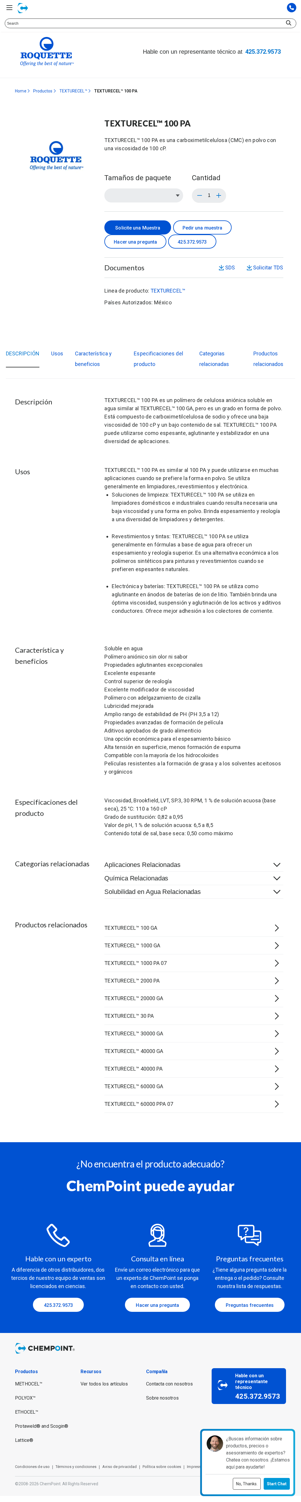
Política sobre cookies (162, 1466)
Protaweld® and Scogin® (41, 1426)
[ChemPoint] (46, 1354)
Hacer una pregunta (135, 242)
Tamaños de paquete (137, 178)
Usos (57, 353)
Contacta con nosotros (169, 1384)
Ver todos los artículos (104, 1384)
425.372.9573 (263, 51)
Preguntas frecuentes (250, 1305)
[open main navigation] (9, 7)
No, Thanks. (246, 1483)
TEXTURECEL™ (73, 91)
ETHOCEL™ (26, 1412)
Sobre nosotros (162, 1398)
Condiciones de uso (32, 1466)
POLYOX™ (25, 1398)
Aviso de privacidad (119, 1466)
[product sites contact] (291, 8)
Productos (43, 91)
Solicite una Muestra (137, 228)
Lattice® (24, 1440)
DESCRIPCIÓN (22, 353)
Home (20, 91)
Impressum (196, 1466)
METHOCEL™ (28, 1384)
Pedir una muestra (203, 228)
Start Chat (277, 1483)
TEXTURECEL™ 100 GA (166, 408)
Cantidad (206, 178)
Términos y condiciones (76, 1466)
